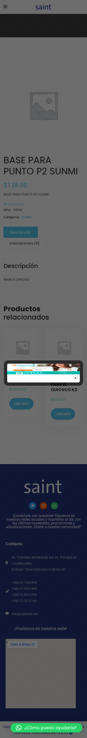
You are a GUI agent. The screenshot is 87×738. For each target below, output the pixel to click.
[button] (46, 727)
